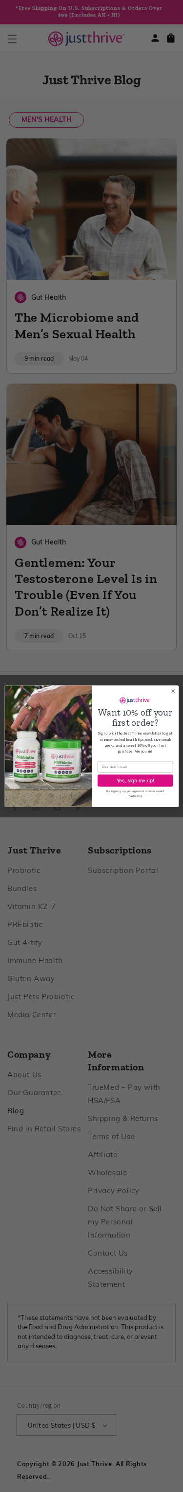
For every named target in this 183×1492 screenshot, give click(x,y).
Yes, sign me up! (135, 780)
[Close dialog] (173, 691)
